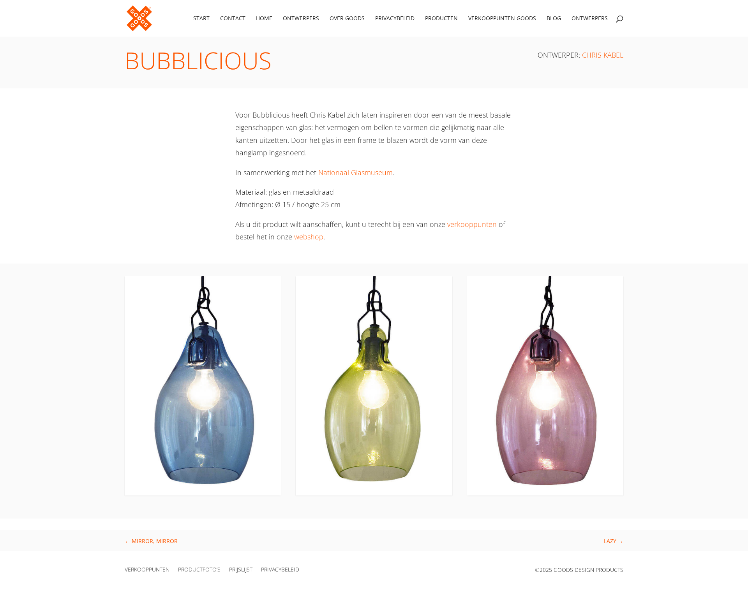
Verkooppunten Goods (502, 19)
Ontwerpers (301, 19)
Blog (554, 19)
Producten (441, 19)
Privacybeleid (395, 19)
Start (201, 19)
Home (264, 19)
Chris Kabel (602, 55)
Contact (232, 19)
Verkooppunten (147, 570)
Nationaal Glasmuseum (355, 172)
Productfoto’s (199, 570)
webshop (308, 236)
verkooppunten (472, 224)
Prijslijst (240, 570)
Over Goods (347, 19)
